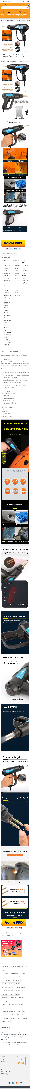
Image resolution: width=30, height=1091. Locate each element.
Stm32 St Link (5, 1018)
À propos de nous (5, 1059)
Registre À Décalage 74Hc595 (8, 1011)
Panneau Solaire (20, 1001)
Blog (2, 61)
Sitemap (3, 1061)
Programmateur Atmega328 (18, 1004)
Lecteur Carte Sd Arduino (7, 990)
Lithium (18, 994)
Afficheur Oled (5, 966)
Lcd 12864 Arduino (21, 987)
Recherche (27, 7)
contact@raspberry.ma (7, 1)
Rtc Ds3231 (4, 1014)
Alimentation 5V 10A (15, 966)
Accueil (2, 20)
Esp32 (17, 983)
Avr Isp (10, 976)
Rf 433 (19, 1011)
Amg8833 (24, 966)
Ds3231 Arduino (16, 980)
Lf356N (12, 994)
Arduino (19, 970)
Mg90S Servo (5, 997)
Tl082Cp (19, 1018)
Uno (9, 1021)
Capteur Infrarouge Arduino (21, 976)
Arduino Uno (23, 973)
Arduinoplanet (5, 973)
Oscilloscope (5, 1001)
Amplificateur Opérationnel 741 (9, 970)
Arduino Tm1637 (14, 973)
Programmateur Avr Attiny (7, 1008)
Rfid (24, 1011)
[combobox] (13, 7)
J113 (13, 987)
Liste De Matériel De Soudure (10, 61)
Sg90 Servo (12, 1014)
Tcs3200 (13, 1018)
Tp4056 (4, 1021)
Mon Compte (26, 1)
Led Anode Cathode (20, 990)
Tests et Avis (10, 20)
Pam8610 (12, 1001)
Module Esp (13, 997)
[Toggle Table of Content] (13, 254)
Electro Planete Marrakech (8, 983)
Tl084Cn (25, 1018)
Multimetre (20, 997)
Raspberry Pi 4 (19, 1008)
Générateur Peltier (6, 987)
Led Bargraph (5, 994)
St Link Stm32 (20, 1014)
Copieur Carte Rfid (6, 980)
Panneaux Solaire (6, 1004)
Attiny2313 (4, 976)
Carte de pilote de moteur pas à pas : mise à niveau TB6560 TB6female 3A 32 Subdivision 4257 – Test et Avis (7, 935)
